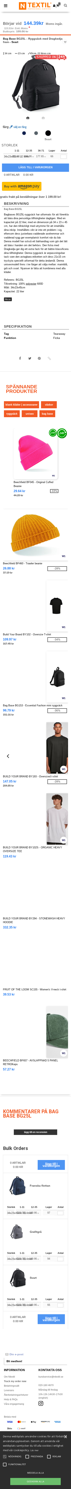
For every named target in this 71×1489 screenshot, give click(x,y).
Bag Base (9, 38)
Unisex (30, 413)
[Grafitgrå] (36, 133)
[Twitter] (30, 358)
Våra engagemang (14, 1404)
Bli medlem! (14, 1361)
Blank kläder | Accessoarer (21, 404)
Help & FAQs (11, 1399)
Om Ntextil (9, 1376)
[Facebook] (20, 358)
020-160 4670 (46, 1385)
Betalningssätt (11, 1385)
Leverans (9, 1390)
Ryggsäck (11, 413)
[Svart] (48, 133)
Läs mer (34, 1450)
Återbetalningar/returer (16, 1395)
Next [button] (65, 86)
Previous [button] (8, 86)
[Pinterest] (39, 358)
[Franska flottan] (24, 133)
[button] (54, 5)
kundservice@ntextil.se (50, 1376)
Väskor (49, 404)
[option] (35, 83)
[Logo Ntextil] (35, 5)
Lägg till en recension (35, 1132)
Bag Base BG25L (13, 209)
